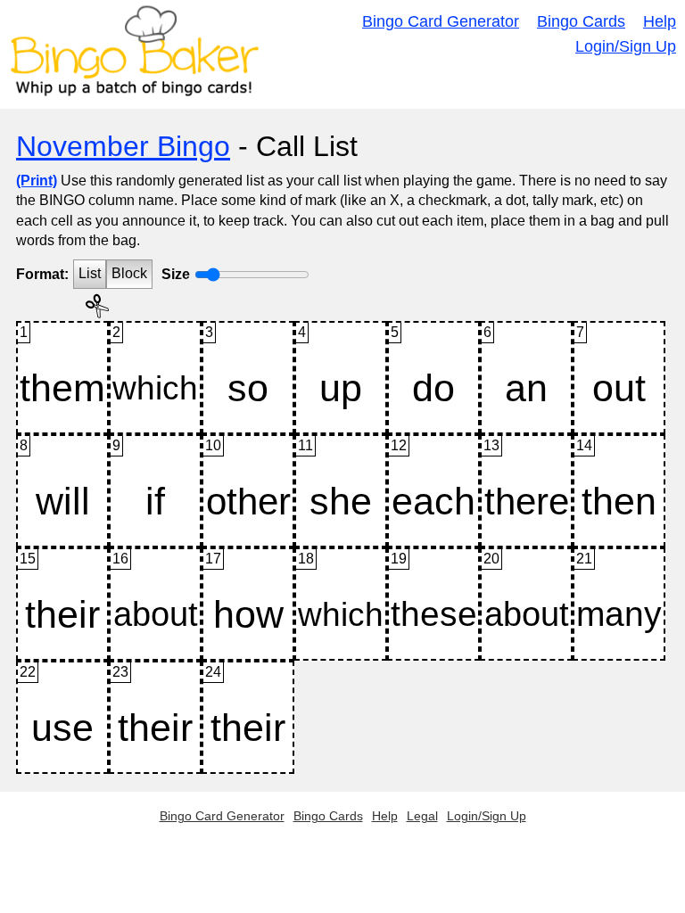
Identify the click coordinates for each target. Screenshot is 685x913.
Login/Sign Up (625, 46)
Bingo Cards (581, 21)
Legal (422, 816)
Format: (42, 274)
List (89, 273)
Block (129, 273)
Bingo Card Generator (440, 21)
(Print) (36, 180)
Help (659, 21)
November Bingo (123, 146)
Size (175, 274)
